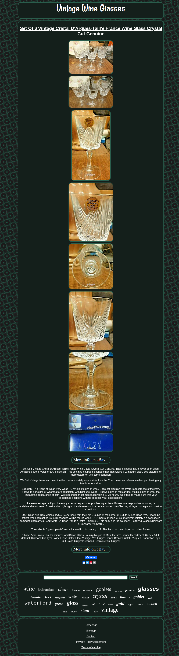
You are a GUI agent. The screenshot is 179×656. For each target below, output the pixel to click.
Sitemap (91, 630)
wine (29, 588)
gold (120, 603)
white (110, 604)
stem (85, 610)
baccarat (118, 591)
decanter (36, 597)
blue (102, 604)
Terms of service (91, 647)
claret (85, 597)
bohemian (46, 589)
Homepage (91, 624)
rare (65, 611)
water (73, 596)
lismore (125, 597)
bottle (114, 597)
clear (63, 589)
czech (140, 604)
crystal (100, 596)
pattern (130, 590)
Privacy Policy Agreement (91, 641)
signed (131, 604)
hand (150, 598)
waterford (38, 603)
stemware (85, 605)
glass (72, 603)
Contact (91, 636)
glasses (148, 588)
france (76, 590)
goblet (139, 596)
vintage (110, 609)
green (59, 604)
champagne (60, 598)
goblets (103, 589)
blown (74, 611)
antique (88, 590)
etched (152, 603)
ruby (95, 611)
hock (48, 597)
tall (93, 604)
